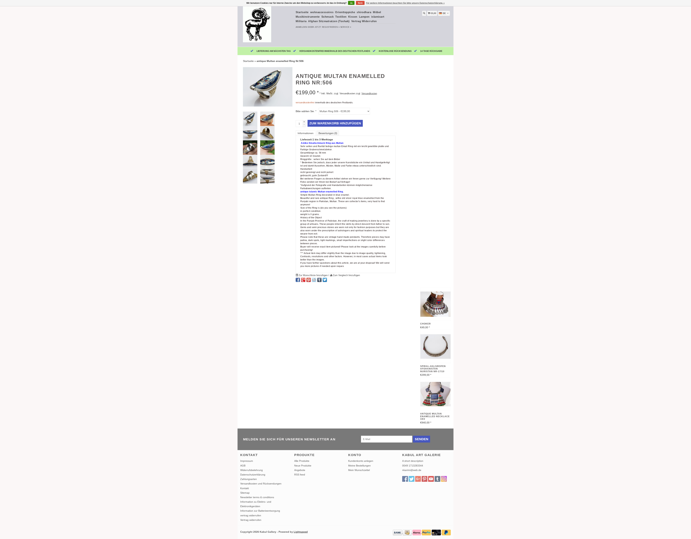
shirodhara (364, 12)
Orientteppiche (345, 12)
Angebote (299, 470)
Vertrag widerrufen (250, 519)
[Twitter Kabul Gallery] (411, 479)
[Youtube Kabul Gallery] (431, 479)
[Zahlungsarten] (398, 532)
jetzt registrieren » (327, 27)
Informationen (305, 133)
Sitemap (245, 492)
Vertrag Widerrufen (364, 21)
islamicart (377, 16)
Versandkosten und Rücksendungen (260, 483)
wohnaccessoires (322, 12)
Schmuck (327, 16)
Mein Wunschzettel (359, 470)
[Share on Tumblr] (319, 280)
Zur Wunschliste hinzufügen (313, 275)
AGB (242, 465)
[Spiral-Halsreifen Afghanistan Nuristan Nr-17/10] (435, 346)
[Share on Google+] (303, 280)
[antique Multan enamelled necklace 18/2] (435, 394)
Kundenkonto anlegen (360, 460)
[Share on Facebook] (298, 280)
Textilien (341, 16)
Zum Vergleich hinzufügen (346, 275)
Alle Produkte (301, 460)
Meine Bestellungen (359, 465)
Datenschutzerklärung (252, 474)
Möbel (377, 12)
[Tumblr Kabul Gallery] (437, 479)
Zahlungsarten (248, 479)
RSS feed (299, 474)
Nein (360, 3)
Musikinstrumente (308, 16)
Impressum (246, 460)
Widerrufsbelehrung (251, 470)
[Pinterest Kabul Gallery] (424, 479)
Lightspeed (301, 531)
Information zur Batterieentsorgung (260, 510)
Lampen (364, 16)
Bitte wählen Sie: (306, 111)
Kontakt (244, 488)
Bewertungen (328, 133)
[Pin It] (308, 280)
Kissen (352, 16)
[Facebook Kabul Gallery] (405, 479)
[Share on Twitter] (325, 280)
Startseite (302, 12)
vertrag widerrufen (250, 515)
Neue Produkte (302, 465)
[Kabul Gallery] (266, 26)
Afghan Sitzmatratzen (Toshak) (329, 21)
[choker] (435, 304)
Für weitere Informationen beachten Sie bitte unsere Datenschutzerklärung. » (405, 3)
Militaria (301, 21)
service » (345, 27)
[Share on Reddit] (314, 280)
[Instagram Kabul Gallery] (444, 479)
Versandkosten (369, 93)
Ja (351, 3)
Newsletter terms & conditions (257, 497)
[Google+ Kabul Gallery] (418, 479)
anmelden (301, 27)
